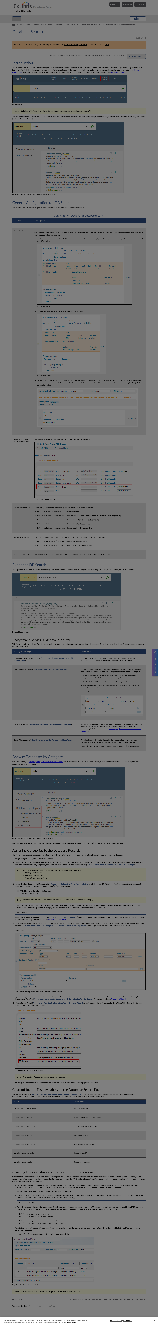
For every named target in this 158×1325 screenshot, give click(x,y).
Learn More (71, 1322)
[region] (79, 1321)
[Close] (154, 1320)
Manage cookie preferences (121, 1321)
